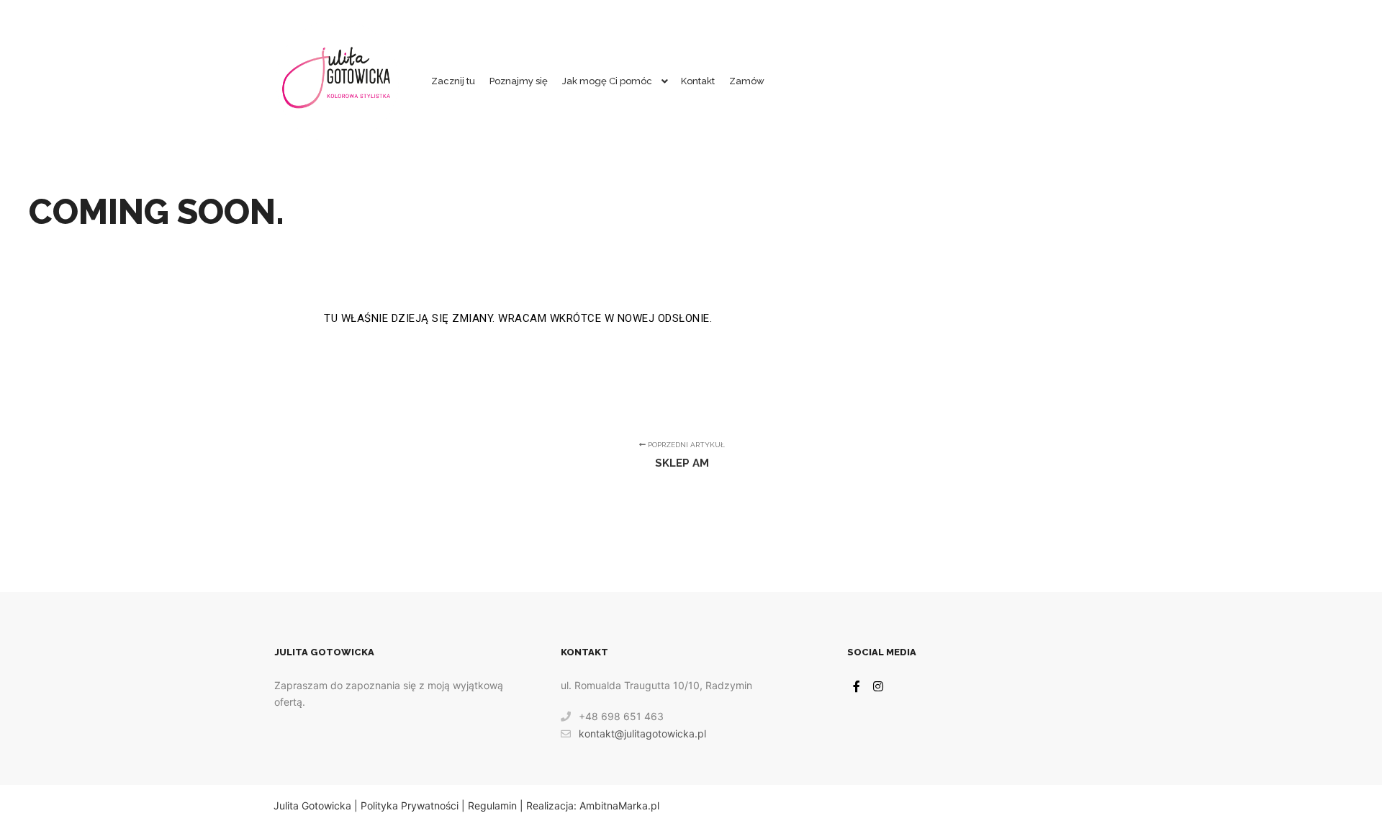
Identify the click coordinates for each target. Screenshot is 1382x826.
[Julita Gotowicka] (337, 81)
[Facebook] (856, 686)
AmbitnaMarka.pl (619, 805)
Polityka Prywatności (410, 805)
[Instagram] (878, 686)
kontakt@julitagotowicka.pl (642, 733)
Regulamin (492, 805)
